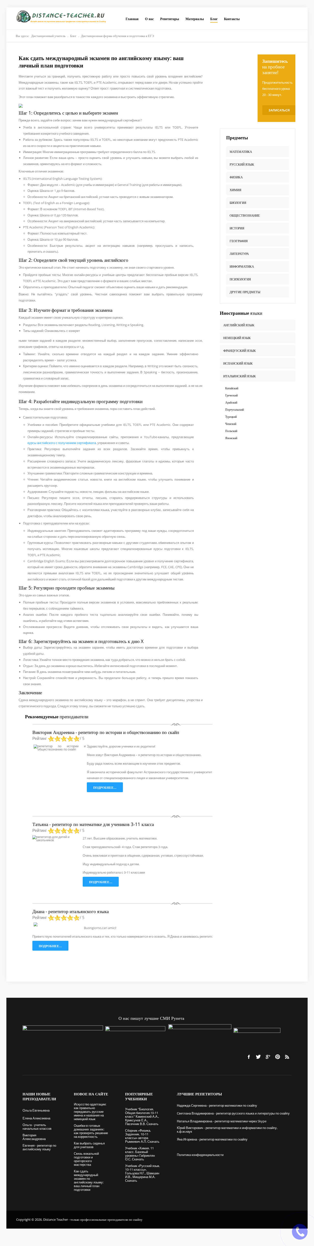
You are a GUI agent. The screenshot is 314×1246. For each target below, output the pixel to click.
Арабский (231, 402)
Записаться (279, 110)
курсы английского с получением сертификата (61, 443)
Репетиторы (169, 18)
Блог (214, 18)
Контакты (232, 18)
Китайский (231, 388)
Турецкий (231, 417)
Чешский (230, 424)
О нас (149, 18)
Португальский (234, 409)
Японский (231, 438)
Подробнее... (105, 787)
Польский (231, 431)
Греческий (231, 395)
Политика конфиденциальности (200, 1155)
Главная (132, 18)
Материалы (194, 18)
